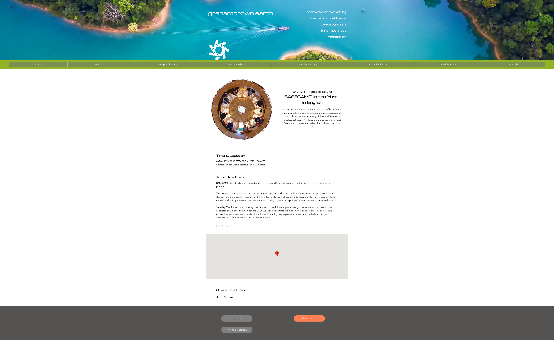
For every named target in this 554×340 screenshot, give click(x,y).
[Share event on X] (224, 297)
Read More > (223, 226)
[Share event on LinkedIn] (231, 297)
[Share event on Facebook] (217, 297)
